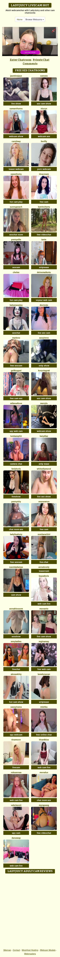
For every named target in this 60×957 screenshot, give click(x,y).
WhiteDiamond (44, 468)
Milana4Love (16, 403)
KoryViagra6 (44, 370)
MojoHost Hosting (30, 950)
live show (16, 103)
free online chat (44, 734)
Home (19, 19)
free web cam (44, 669)
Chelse (16, 272)
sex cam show (44, 103)
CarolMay (16, 141)
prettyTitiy (16, 501)
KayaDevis (44, 575)
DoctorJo (44, 304)
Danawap (16, 837)
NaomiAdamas (16, 566)
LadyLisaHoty (16, 534)
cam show (16, 594)
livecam (16, 767)
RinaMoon (16, 739)
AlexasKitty (16, 674)
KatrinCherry (44, 206)
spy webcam (16, 734)
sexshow (16, 636)
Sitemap (7, 950)
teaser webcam (16, 169)
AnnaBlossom (16, 608)
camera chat (16, 463)
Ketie (44, 239)
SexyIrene (44, 337)
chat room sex (16, 529)
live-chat (44, 562)
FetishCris (16, 468)
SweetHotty (16, 173)
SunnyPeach (16, 206)
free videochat (44, 234)
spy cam (16, 832)
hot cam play (16, 201)
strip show (44, 365)
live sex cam (44, 332)
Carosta (44, 75)
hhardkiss (44, 739)
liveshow (16, 496)
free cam (44, 201)
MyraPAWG (44, 805)
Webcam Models (47, 950)
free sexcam (16, 365)
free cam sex (16, 398)
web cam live (44, 603)
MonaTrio (43, 608)
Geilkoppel (16, 370)
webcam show (16, 136)
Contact (16, 950)
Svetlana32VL (44, 534)
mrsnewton (44, 501)
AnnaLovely (43, 566)
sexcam (16, 267)
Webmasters (30, 953)
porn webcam (44, 169)
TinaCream (44, 173)
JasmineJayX (16, 75)
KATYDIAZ (44, 435)
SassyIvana (16, 706)
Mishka (43, 706)
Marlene (16, 337)
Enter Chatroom (20, 59)
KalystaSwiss (16, 304)
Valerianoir (16, 805)
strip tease (44, 463)
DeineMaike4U (44, 272)
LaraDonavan (44, 674)
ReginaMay (44, 641)
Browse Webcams (34, 19)
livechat (16, 669)
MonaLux (44, 772)
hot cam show (16, 701)
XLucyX (44, 108)
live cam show (44, 636)
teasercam (44, 570)
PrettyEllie (16, 239)
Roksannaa (16, 772)
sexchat (16, 332)
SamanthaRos (16, 108)
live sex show (44, 496)
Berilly (44, 141)
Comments (30, 63)
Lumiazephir (16, 435)
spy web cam (16, 431)
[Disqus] (30, 911)
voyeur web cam (44, 300)
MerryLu (44, 403)
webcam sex (44, 136)
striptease (44, 267)
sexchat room (16, 234)
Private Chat (41, 59)
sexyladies (16, 641)
